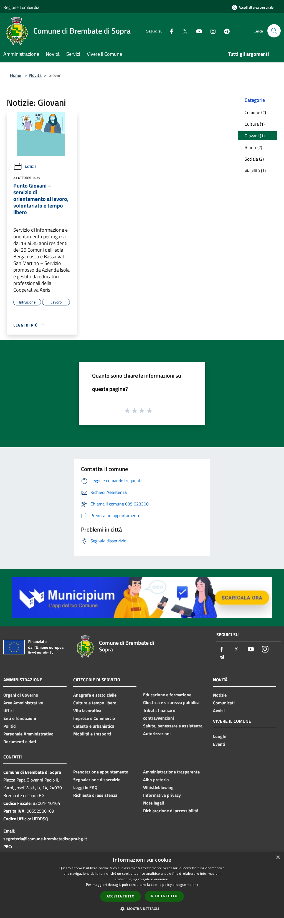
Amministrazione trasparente (171, 771)
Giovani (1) (255, 135)
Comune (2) (255, 112)
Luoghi (219, 736)
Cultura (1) (255, 124)
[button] (142, 908)
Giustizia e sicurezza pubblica (171, 702)
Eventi (219, 744)
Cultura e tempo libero (94, 702)
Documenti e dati (19, 741)
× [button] (278, 858)
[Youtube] (196, 30)
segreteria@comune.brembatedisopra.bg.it (45, 838)
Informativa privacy (162, 795)
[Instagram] (210, 30)
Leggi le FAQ (85, 787)
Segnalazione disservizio (97, 779)
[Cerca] (274, 30)
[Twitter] (183, 30)
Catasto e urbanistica (93, 726)
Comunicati (224, 702)
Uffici (8, 710)
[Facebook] (169, 30)
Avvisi (219, 710)
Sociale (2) (254, 159)
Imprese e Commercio (94, 718)
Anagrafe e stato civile (94, 695)
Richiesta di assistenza (95, 795)
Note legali (153, 803)
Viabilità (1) (255, 170)
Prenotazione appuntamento (100, 771)
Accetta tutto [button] (120, 896)
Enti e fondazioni (19, 718)
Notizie (30, 166)
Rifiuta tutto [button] (164, 896)
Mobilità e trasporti (92, 733)
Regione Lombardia (21, 7)
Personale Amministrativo (28, 733)
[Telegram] (224, 30)
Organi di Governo (20, 695)
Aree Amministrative (23, 702)
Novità (35, 75)
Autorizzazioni (157, 733)
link (195, 884)
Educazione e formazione (167, 694)
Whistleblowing (158, 787)
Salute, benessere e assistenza (172, 725)
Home (15, 75)
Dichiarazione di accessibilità (170, 810)
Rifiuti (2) (253, 147)
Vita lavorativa (87, 710)
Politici (9, 726)
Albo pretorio (156, 779)
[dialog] (142, 885)
